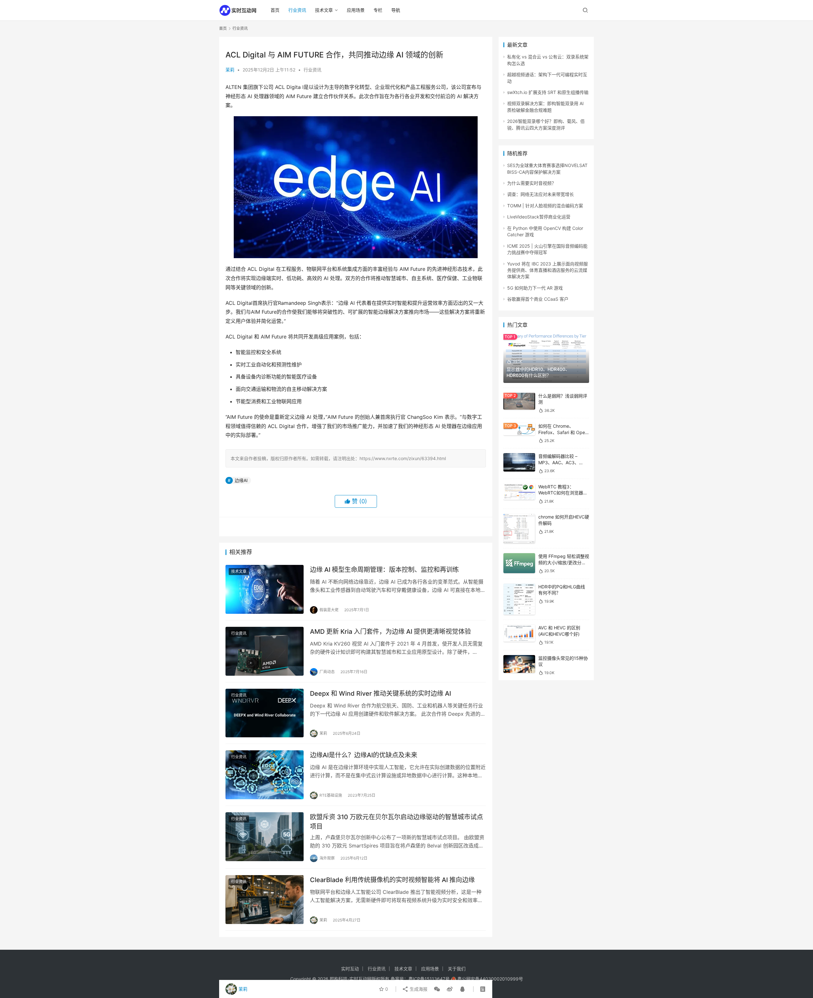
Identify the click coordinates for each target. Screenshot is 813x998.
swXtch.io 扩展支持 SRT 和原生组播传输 (547, 92)
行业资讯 (297, 10)
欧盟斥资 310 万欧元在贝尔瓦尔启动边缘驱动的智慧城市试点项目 (396, 821)
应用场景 (356, 10)
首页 (275, 10)
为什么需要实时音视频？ (531, 183)
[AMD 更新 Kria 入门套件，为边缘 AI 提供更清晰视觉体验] (264, 651)
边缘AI (241, 480)
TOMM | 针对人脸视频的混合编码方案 (545, 205)
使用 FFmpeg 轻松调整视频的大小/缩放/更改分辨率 (563, 562)
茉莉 (229, 69)
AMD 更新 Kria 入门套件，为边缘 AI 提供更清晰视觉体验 (390, 631)
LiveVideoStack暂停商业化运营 (538, 216)
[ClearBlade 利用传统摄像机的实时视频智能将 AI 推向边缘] (264, 899)
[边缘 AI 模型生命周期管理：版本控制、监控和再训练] (264, 589)
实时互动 (350, 968)
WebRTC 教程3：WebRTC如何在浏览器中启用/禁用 (563, 493)
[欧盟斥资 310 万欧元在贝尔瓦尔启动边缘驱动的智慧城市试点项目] (264, 836)
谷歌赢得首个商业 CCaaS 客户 (537, 299)
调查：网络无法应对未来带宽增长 (540, 194)
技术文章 (324, 10)
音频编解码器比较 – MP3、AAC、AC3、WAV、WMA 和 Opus (559, 462)
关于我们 (457, 968)
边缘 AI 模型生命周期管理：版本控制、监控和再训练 (384, 569)
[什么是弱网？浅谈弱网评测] (519, 401)
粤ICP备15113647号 (429, 978)
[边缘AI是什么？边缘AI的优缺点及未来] (264, 774)
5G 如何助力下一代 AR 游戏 (535, 288)
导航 (395, 10)
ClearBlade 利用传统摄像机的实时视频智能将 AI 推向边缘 (392, 880)
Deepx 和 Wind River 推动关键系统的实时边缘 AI (380, 693)
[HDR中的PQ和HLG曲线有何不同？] (519, 599)
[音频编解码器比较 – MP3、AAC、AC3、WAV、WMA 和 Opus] (519, 462)
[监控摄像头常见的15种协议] (519, 664)
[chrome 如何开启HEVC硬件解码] (519, 528)
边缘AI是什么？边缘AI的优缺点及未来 (363, 755)
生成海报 (417, 989)
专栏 (377, 10)
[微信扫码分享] (437, 989)
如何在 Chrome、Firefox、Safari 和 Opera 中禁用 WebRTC (563, 432)
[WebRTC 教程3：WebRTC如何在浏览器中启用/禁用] (519, 492)
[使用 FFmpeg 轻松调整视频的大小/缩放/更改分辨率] (519, 563)
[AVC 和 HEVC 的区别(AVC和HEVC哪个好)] (519, 633)
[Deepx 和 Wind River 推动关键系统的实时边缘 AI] (264, 713)
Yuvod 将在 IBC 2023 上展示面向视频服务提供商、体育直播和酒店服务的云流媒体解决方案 (547, 270)
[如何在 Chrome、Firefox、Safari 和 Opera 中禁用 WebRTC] (519, 429)
